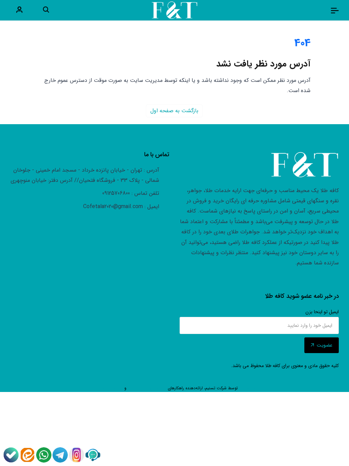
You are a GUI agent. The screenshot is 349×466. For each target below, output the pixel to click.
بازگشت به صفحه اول (174, 110)
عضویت (324, 345)
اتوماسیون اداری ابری (105, 388)
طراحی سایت (250, 388)
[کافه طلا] (335, 10)
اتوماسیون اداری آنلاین (147, 388)
